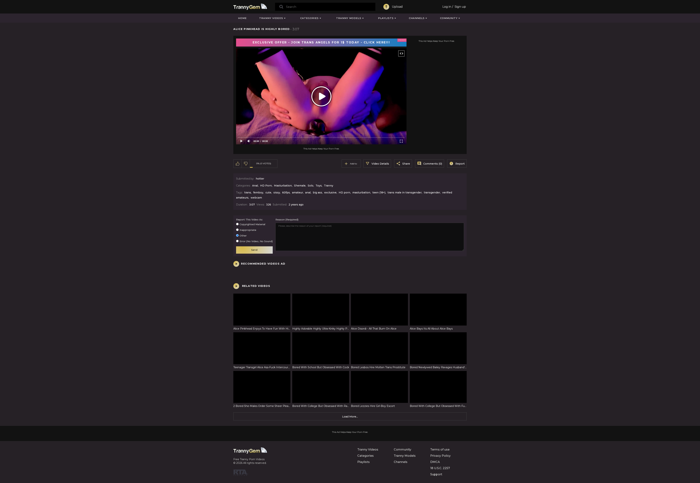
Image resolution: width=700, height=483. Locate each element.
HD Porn (266, 185)
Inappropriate (248, 229)
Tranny (328, 185)
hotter (260, 178)
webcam (256, 197)
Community (449, 18)
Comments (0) (432, 163)
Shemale (300, 185)
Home (242, 18)
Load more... (350, 416)
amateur (297, 192)
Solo (310, 185)
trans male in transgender (405, 192)
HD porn (344, 192)
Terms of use (440, 449)
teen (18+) (378, 192)
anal (308, 192)
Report (460, 163)
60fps (286, 192)
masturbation (361, 192)
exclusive (330, 192)
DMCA (435, 462)
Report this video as (249, 219)
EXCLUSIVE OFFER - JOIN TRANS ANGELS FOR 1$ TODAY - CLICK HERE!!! (321, 42)
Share (406, 163)
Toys (319, 185)
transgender (432, 192)
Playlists (386, 18)
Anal (255, 185)
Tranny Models (348, 18)
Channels (417, 18)
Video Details (380, 163)
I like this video (238, 164)
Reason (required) (286, 219)
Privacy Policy (440, 455)
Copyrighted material (252, 224)
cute (268, 192)
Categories (309, 18)
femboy (258, 192)
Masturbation (283, 185)
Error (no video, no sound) (256, 241)
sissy (276, 192)
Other (243, 235)
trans (247, 192)
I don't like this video (246, 164)
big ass (317, 192)
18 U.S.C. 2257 (440, 468)
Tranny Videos (271, 18)
